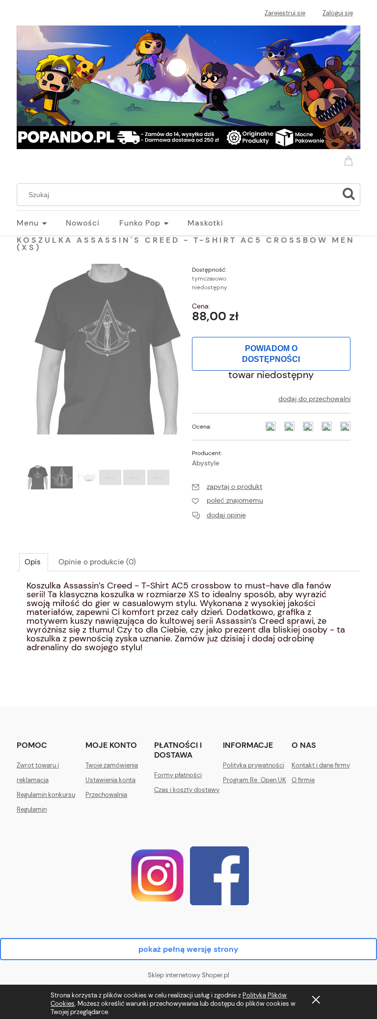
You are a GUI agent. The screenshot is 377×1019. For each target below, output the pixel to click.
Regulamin (32, 809)
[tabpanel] (188, 621)
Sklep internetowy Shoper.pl (188, 975)
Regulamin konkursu (46, 794)
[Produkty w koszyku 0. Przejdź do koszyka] (350, 159)
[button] (227, 486)
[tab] (34, 562)
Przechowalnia (106, 794)
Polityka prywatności (253, 765)
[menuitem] (41, 223)
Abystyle (205, 463)
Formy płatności (178, 775)
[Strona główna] (188, 85)
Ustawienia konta (110, 780)
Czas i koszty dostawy (186, 790)
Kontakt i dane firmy (321, 765)
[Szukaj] (348, 194)
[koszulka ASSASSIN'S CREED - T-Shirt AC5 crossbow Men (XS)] (38, 477)
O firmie (303, 780)
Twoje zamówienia (111, 765)
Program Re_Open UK (254, 780)
